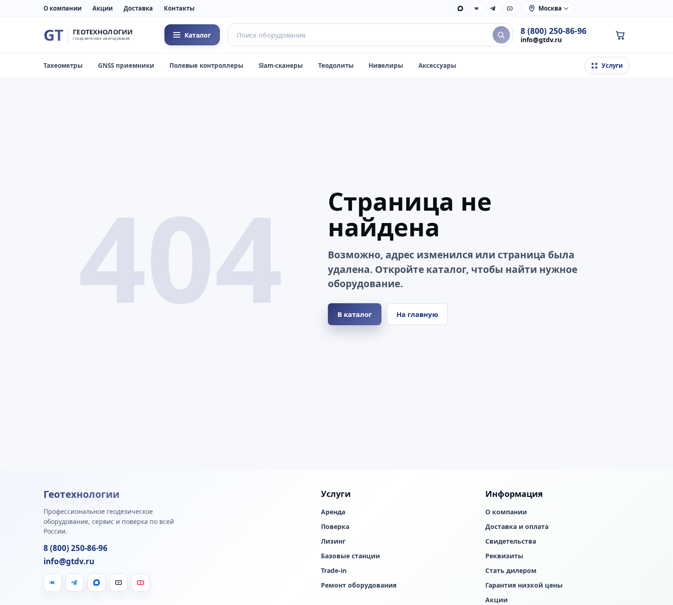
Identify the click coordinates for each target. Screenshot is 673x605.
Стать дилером (511, 571)
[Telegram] (493, 8)
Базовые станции (350, 556)
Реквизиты (504, 556)
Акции (102, 8)
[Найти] (501, 35)
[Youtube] (140, 582)
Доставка (138, 8)
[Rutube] (510, 8)
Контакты (179, 8)
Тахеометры (62, 65)
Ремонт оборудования (358, 585)
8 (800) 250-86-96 (553, 31)
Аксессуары (437, 65)
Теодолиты (335, 65)
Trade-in (334, 571)
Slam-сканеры (281, 65)
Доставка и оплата (516, 527)
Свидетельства (510, 541)
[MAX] (460, 8)
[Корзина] (620, 34)
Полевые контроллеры (206, 65)
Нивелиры (386, 65)
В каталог (354, 314)
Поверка (335, 527)
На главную (417, 314)
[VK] (477, 8)
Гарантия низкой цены (524, 585)
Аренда (333, 512)
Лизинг (333, 541)
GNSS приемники (126, 65)
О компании (62, 8)
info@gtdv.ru (541, 39)
